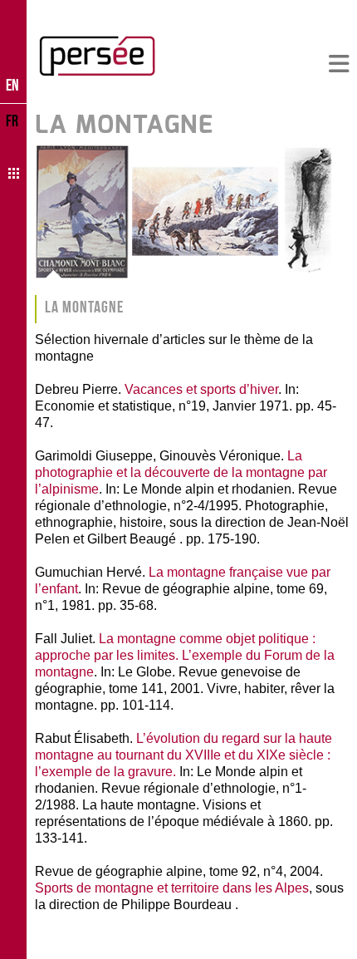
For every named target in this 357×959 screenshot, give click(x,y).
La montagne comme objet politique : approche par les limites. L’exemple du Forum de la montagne (185, 655)
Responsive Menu (339, 64)
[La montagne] (192, 211)
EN (12, 85)
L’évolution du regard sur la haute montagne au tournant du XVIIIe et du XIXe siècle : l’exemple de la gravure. (183, 755)
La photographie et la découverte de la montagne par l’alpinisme (181, 472)
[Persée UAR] (97, 56)
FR (12, 120)
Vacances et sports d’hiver (201, 389)
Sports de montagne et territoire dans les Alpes (172, 888)
